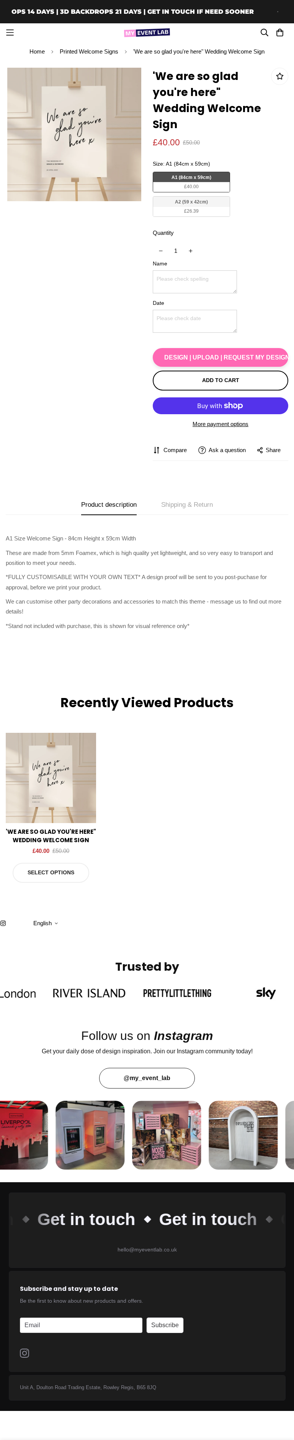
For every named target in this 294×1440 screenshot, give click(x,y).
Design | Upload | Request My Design (226, 357)
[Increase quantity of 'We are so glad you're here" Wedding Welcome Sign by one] (191, 251)
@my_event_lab (147, 1078)
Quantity (163, 232)
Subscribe (165, 1325)
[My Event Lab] (147, 32)
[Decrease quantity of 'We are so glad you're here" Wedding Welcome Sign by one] (160, 251)
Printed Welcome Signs (89, 51)
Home (37, 51)
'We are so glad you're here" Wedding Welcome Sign (51, 836)
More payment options (220, 424)
